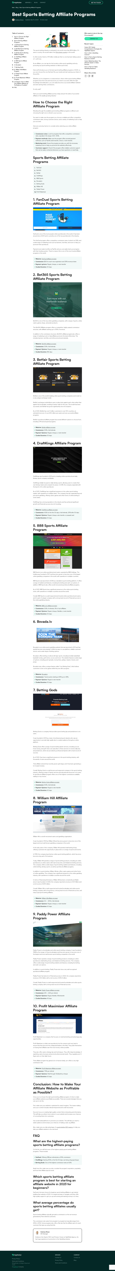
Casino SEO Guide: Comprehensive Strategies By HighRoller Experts (93, 48)
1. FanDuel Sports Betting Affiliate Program (21, 45)
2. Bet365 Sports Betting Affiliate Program (21, 49)
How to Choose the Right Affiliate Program (21, 37)
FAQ (15, 87)
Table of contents (18, 33)
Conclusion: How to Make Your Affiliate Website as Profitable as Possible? (21, 83)
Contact (43, 2)
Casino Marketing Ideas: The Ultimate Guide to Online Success (92, 62)
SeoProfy (15, 1266)
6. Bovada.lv (17, 65)
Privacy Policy (15, 1258)
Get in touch (96, 2)
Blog (35, 2)
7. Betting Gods (18, 67)
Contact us (58, 1257)
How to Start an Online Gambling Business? (91, 67)
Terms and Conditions (18, 1261)
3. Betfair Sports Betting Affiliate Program (21, 53)
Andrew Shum (19, 20)
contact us (94, 38)
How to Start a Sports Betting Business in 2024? (93, 57)
